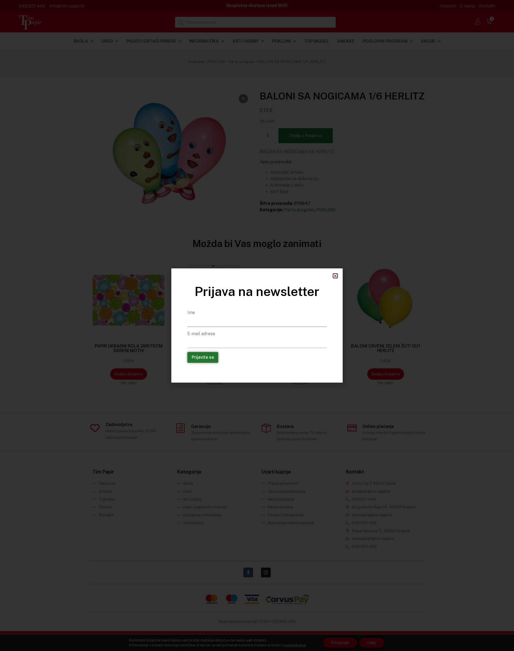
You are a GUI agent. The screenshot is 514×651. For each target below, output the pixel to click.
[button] (335, 276)
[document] (257, 325)
